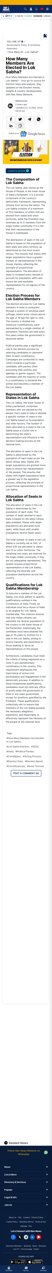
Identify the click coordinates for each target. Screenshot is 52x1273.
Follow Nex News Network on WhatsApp (24, 1152)
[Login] (31, 9)
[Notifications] (36, 9)
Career (36, 1249)
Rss (30, 1226)
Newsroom (21, 100)
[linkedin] (11, 126)
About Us (12, 1217)
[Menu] (47, 9)
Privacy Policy (37, 1217)
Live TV (16, 1249)
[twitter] (20, 119)
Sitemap (23, 1226)
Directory (42, 1246)
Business (27, 1246)
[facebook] (11, 119)
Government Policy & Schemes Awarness (23, 47)
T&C (20, 1217)
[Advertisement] (28, 26)
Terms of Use (40, 1222)
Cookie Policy (12, 1222)
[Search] (25, 9)
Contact (26, 1217)
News (34, 1246)
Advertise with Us (26, 1222)
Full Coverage (26, 1249)
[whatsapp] (38, 119)
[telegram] (29, 119)
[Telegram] (26, 1237)
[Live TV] (41, 9)
